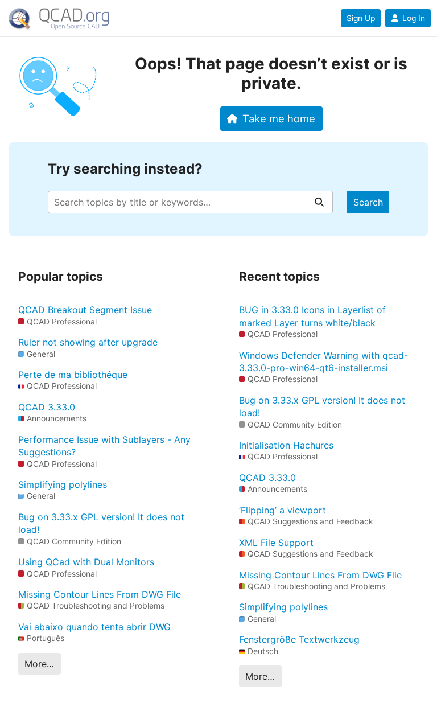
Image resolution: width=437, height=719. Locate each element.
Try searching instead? (125, 169)
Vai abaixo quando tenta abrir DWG (94, 626)
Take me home (278, 118)
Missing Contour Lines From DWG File (99, 594)
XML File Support (276, 542)
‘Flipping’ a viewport (282, 510)
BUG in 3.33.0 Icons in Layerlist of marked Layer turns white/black (312, 316)
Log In (413, 18)
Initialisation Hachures (286, 445)
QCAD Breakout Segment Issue (85, 309)
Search (368, 202)
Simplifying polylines (62, 484)
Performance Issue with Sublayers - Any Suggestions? (104, 446)
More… (39, 663)
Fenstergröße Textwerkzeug (299, 639)
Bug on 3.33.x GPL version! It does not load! (101, 523)
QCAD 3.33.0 (46, 407)
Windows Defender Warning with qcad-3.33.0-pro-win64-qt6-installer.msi (323, 361)
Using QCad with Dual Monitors (86, 562)
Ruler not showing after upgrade (88, 342)
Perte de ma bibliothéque (72, 374)
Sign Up (361, 18)
